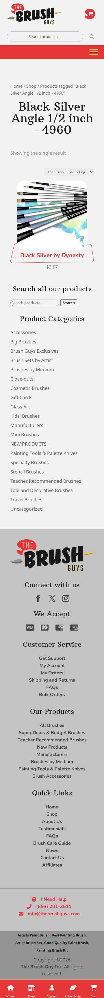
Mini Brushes (24, 434)
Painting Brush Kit (52, 950)
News (52, 850)
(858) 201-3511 (54, 906)
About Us (52, 821)
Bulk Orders (52, 694)
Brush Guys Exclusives (34, 351)
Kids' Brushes (25, 416)
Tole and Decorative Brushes (41, 490)
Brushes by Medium (32, 369)
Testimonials (52, 829)
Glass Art (20, 406)
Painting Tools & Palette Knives (44, 453)
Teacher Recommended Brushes (45, 481)
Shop (31, 86)
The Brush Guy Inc (41, 966)
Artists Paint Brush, (34, 935)
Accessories (23, 332)
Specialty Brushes (29, 462)
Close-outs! (22, 379)
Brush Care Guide (52, 843)
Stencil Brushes (27, 472)
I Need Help (54, 899)
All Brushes (52, 725)
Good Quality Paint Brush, (66, 942)
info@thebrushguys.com (54, 914)
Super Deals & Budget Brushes (52, 732)
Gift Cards (21, 397)
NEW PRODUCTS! (29, 444)
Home (16, 86)
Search (69, 302)
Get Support (52, 658)
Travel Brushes (26, 499)
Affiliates (52, 865)
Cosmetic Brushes (30, 388)
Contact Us (52, 858)
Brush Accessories (52, 776)
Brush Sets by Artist (31, 360)
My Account (52, 665)
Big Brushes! (24, 341)
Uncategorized (26, 509)
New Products (52, 747)
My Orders (52, 673)
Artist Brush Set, (29, 942)
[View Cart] (90, 14)
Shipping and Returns (52, 680)
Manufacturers (26, 425)
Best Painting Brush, (69, 935)
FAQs (52, 687)
